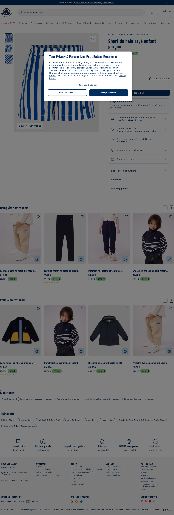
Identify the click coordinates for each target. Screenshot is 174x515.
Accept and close (108, 92)
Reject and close (66, 92)
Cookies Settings (88, 85)
